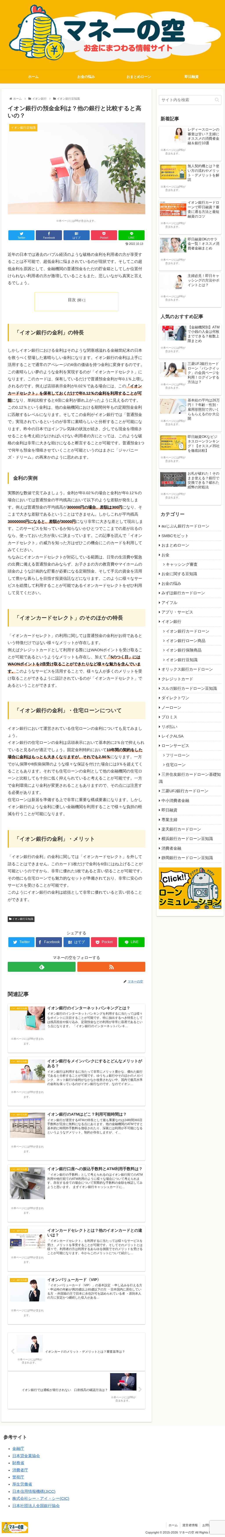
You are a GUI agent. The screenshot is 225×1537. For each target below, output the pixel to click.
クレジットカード (177, 679)
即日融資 (169, 810)
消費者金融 (171, 848)
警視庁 (18, 1477)
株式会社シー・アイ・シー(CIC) (40, 1498)
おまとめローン (175, 545)
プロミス (169, 717)
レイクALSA (172, 736)
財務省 (18, 1463)
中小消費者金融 (175, 800)
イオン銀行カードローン (187, 631)
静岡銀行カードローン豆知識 (187, 858)
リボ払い (169, 727)
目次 (72, 300)
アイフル (169, 602)
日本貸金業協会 (26, 1456)
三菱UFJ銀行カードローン (184, 791)
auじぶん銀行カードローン (185, 526)
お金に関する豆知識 (179, 574)
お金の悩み (171, 583)
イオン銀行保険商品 (183, 650)
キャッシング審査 (182, 564)
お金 (165, 555)
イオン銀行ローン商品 (185, 641)
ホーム (173, 1525)
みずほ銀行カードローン (183, 593)
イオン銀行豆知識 (22, 918)
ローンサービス (175, 745)
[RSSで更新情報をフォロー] (111, 967)
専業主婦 (169, 820)
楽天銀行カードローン (181, 829)
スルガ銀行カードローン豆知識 (189, 688)
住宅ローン (176, 765)
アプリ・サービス (177, 612)
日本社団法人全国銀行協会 (36, 1506)
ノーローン (171, 707)
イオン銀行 (171, 621)
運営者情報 (190, 1525)
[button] (217, 99)
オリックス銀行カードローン (187, 669)
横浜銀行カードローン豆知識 (187, 838)
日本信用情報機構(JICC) (33, 1491)
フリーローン (178, 755)
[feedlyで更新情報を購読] (42, 967)
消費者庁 (20, 1470)
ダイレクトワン (175, 698)
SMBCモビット (175, 536)
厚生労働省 (22, 1484)
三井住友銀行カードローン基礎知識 (190, 778)
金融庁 (18, 1448)
